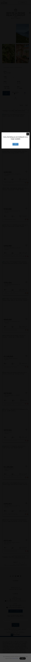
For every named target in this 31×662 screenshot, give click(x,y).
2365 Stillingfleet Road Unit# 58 (11, 543)
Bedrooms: (5, 83)
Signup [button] (21, 105)
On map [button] (25, 93)
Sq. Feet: (20, 88)
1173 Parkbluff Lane (9, 469)
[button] (10, 576)
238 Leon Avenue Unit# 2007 (11, 359)
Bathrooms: (19, 83)
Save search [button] (6, 93)
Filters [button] (15, 98)
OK (22, 658)
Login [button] (26, 105)
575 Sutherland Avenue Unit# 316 (12, 174)
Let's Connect (15, 611)
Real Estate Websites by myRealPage (15, 632)
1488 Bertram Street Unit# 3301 (12, 395)
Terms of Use (15, 658)
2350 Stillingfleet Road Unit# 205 (12, 285)
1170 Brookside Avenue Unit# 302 (12, 248)
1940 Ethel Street (8, 432)
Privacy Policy (15, 630)
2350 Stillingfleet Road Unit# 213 (12, 506)
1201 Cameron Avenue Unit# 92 (11, 322)
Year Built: (7, 88)
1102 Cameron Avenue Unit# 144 (12, 211)
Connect (22, 2)
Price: (7, 73)
